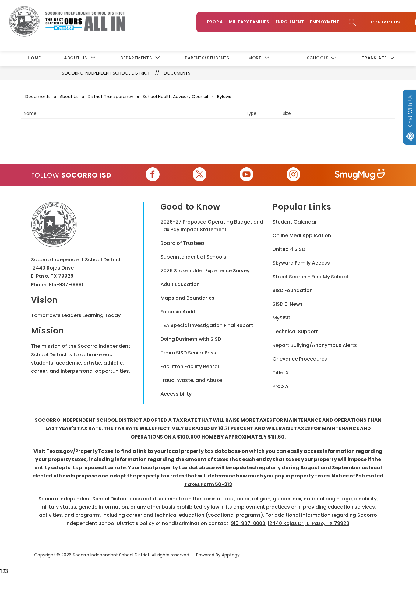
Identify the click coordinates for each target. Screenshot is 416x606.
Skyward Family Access (301, 262)
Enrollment (290, 22)
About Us (69, 96)
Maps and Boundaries (187, 297)
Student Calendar (295, 221)
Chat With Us (410, 111)
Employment (325, 22)
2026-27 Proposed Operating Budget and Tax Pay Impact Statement (211, 225)
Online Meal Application (302, 235)
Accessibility (176, 393)
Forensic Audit (178, 311)
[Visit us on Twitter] (199, 175)
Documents (177, 73)
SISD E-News (288, 304)
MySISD (281, 317)
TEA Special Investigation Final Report (206, 325)
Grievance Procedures (300, 358)
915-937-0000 (66, 284)
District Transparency (110, 96)
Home (34, 58)
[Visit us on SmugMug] (360, 175)
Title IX (281, 372)
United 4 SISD (289, 249)
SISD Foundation (293, 290)
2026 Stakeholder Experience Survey (204, 270)
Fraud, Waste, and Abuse (191, 380)
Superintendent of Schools (193, 256)
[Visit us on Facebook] (153, 175)
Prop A (215, 22)
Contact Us (385, 22)
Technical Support (295, 331)
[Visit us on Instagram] (293, 175)
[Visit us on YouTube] (246, 175)
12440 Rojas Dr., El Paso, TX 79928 (308, 523)
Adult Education (180, 284)
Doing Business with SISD (190, 339)
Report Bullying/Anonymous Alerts (315, 345)
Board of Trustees (182, 243)
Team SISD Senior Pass (188, 352)
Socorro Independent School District (106, 73)
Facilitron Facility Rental (189, 366)
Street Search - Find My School (310, 276)
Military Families (249, 22)
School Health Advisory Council (175, 96)
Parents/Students (207, 58)
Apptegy (231, 555)
